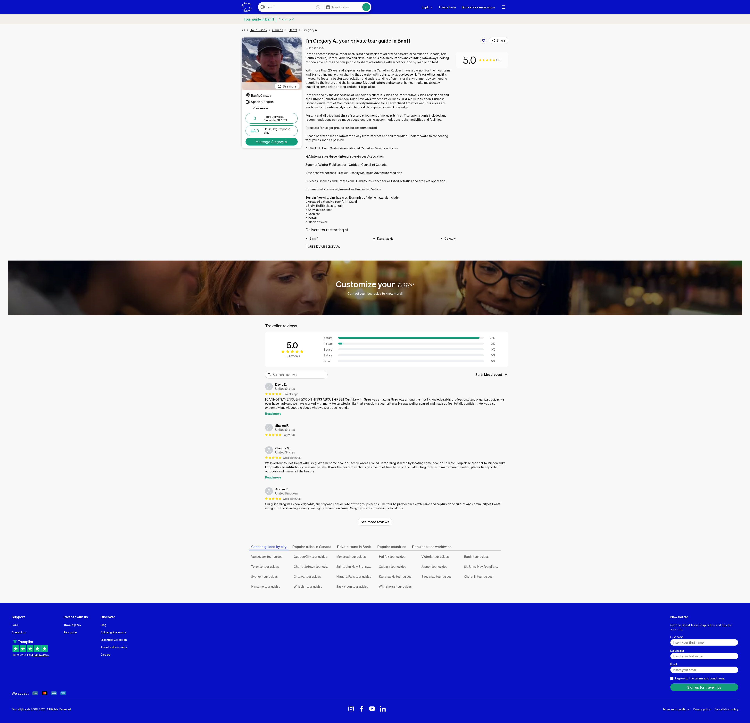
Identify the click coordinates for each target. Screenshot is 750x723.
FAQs (15, 625)
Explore (427, 7)
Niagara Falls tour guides (353, 576)
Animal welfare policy (114, 647)
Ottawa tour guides (307, 576)
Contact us (19, 632)
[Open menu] (503, 7)
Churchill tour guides (478, 576)
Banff (293, 30)
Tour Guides (258, 30)
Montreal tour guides (351, 556)
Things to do (447, 7)
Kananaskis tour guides (395, 576)
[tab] (268, 546)
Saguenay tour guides (436, 576)
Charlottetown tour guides (312, 566)
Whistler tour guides (308, 586)
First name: (677, 637)
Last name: (677, 650)
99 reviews (292, 356)
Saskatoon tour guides (352, 586)
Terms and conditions (675, 709)
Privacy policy (702, 709)
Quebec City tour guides (310, 556)
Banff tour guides (476, 556)
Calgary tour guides (392, 566)
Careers (105, 654)
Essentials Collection (114, 639)
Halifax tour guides (392, 556)
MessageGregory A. (271, 141)
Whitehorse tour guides (395, 586)
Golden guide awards (114, 632)
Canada (277, 30)
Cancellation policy (726, 709)
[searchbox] (299, 374)
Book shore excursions (478, 7)
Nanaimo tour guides (265, 586)
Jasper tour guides (434, 566)
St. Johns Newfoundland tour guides (482, 566)
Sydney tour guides (264, 576)
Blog (103, 625)
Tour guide (70, 632)
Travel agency (72, 625)
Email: (673, 664)
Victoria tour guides (435, 556)
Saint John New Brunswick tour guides (354, 566)
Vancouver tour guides (266, 556)
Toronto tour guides (265, 566)
